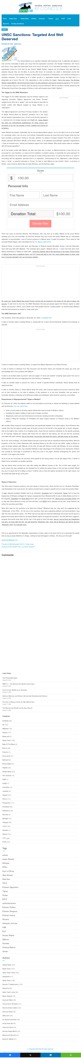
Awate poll (5, 736)
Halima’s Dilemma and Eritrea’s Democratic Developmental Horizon (24, 696)
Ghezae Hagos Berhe (9, 1031)
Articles (4, 732)
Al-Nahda (5, 721)
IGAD (4, 779)
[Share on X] (30, 1055)
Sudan (5, 895)
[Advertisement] (64, 112)
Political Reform (9, 947)
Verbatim (5, 830)
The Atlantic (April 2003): (43, 242)
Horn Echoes (6, 775)
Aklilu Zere (5, 1015)
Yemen (5, 951)
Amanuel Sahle (7, 1012)
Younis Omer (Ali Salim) (10, 1004)
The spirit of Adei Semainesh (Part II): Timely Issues (18, 544)
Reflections (6, 811)
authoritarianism (9, 903)
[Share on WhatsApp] (71, 1055)
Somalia (5, 943)
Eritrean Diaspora (9, 911)
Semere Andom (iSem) (10, 1008)
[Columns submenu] (46, 18)
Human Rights (8, 935)
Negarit (4, 795)
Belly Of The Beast (8, 744)
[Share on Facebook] (10, 1055)
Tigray (5, 891)
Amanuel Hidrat (7, 1000)
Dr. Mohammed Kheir (9, 1019)
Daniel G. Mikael (7, 1039)
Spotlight (5, 818)
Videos (4, 834)
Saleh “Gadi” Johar (8, 973)
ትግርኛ (4, 842)
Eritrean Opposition (10, 887)
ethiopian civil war (9, 923)
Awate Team (17, 44)
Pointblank (5, 807)
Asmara (5, 919)
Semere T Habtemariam (10, 984)
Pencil (4, 30)
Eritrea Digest (6, 764)
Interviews (5, 787)
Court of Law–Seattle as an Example (14, 690)
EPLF (4, 899)
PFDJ (4, 867)
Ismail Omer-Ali (7, 1023)
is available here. (46, 318)
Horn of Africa (8, 871)
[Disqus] (40, 587)
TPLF (4, 883)
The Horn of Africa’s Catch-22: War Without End (18, 702)
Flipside (5, 768)
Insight (4, 783)
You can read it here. (21, 406)
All (3, 725)
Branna (4, 748)
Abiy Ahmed (7, 875)
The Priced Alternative (9, 678)
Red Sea (6, 879)
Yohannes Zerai (7, 1027)
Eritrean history (8, 915)
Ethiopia (5, 863)
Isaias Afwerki (8, 859)
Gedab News (6, 771)
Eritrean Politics (9, 907)
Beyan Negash (7, 996)
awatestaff (5, 976)
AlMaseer (5, 729)
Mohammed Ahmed (9, 1035)
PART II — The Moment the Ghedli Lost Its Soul (18, 684)
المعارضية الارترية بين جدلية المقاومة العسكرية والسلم (18, 547)
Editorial (5, 760)
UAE (4, 927)
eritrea (5, 855)
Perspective (6, 803)
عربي (8, 838)
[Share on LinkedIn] (50, 1055)
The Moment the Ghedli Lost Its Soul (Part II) (17, 708)
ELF (4, 931)
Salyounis (5, 988)
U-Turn (4, 826)
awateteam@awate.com (10, 540)
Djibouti (5, 939)
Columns (5, 752)
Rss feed (5, 814)
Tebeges (5, 822)
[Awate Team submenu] (19, 18)
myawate (5, 791)
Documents (6, 756)
